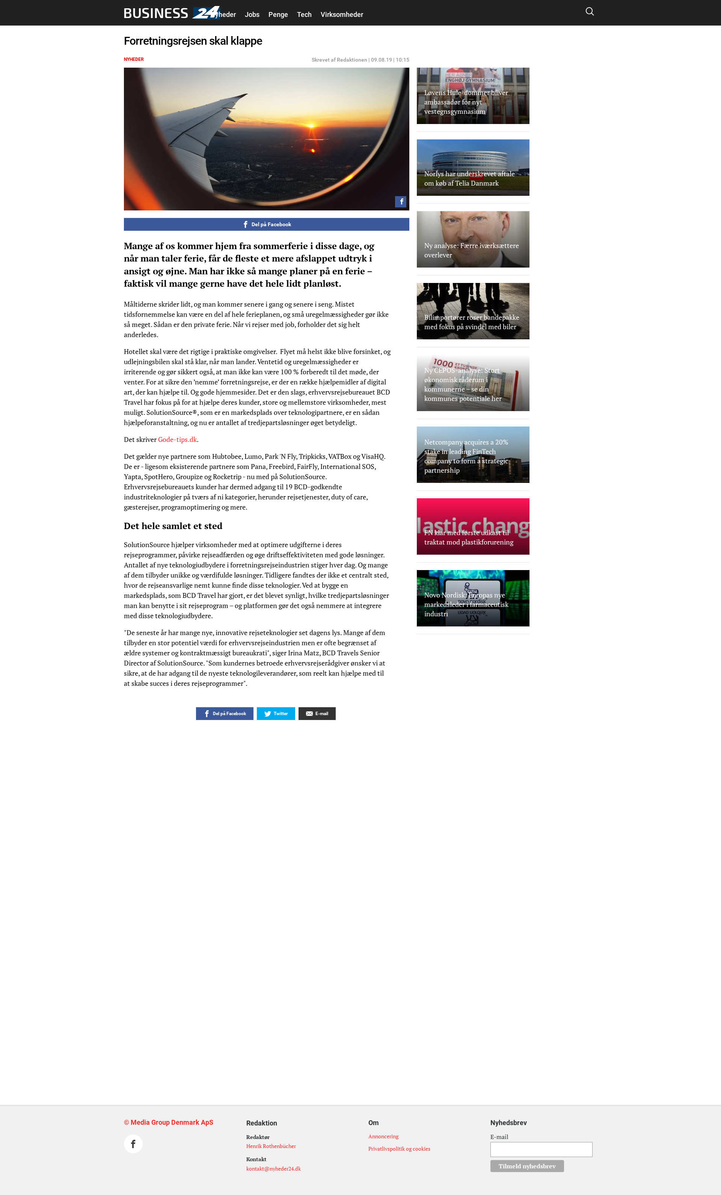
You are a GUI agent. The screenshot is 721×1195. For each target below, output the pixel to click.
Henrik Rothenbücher (271, 1146)
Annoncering (383, 1136)
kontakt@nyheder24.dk (273, 1168)
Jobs (252, 14)
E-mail (499, 1137)
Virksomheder (342, 14)
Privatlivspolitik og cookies (399, 1148)
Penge (278, 14)
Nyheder (223, 14)
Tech (304, 14)
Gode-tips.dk (177, 439)
